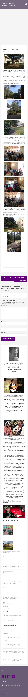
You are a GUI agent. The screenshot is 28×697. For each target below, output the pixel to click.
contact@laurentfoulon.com (15, 615)
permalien (14, 269)
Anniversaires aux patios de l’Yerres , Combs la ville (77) (11, 536)
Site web (4, 332)
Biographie (6, 606)
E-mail (4, 326)
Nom (3, 321)
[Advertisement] (14, 27)
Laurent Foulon (8, 3)
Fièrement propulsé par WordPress (9, 693)
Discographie (7, 608)
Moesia (22, 693)
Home (10, 269)
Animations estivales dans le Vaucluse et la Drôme (11, 582)
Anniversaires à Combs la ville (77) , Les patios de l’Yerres (13, 598)
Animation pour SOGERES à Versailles (11, 551)
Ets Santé (6, 269)
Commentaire (5, 305)
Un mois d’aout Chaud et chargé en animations (13, 567)
